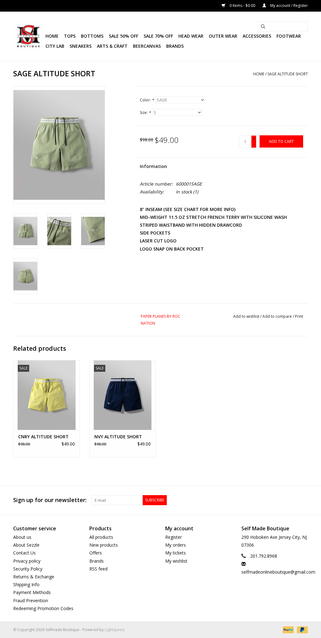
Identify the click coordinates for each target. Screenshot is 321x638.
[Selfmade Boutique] (28, 36)
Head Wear (190, 36)
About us (22, 537)
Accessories (257, 36)
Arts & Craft (112, 46)
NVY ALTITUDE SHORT (118, 437)
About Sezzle (26, 545)
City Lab (54, 46)
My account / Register (288, 5)
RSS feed (98, 569)
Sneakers (81, 46)
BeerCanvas (147, 46)
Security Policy (27, 569)
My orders (175, 545)
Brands (175, 46)
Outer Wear (223, 36)
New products (103, 545)
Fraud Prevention (30, 600)
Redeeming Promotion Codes (43, 608)
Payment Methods (32, 592)
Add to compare (277, 316)
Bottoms (92, 36)
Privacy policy (26, 561)
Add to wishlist (246, 316)
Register (173, 537)
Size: (145, 112)
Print (299, 316)
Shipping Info (26, 584)
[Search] (261, 26)
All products (101, 537)
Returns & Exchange (33, 577)
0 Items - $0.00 (242, 5)
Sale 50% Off (123, 36)
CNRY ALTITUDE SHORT (43, 437)
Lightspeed (114, 629)
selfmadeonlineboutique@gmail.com (278, 572)
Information (153, 166)
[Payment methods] (288, 629)
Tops (70, 36)
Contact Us (24, 553)
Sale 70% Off (158, 36)
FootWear (288, 36)
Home (52, 36)
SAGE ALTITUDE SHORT (287, 74)
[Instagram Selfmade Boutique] (303, 500)
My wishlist (176, 561)
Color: (147, 100)
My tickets (175, 553)
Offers (95, 553)
